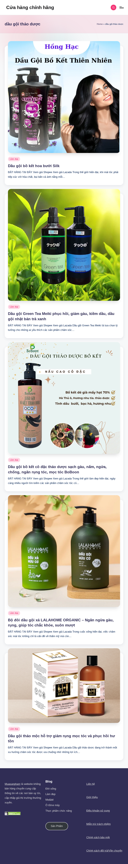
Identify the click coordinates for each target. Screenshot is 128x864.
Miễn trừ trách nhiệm (98, 824)
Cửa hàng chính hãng (30, 7)
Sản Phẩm (57, 826)
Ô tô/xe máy (52, 805)
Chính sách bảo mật (98, 837)
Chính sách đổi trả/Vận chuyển (104, 850)
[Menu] (121, 7)
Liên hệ (90, 784)
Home (100, 24)
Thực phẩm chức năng (58, 810)
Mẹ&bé (49, 799)
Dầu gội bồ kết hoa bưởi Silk (33, 166)
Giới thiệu (92, 797)
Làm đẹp (14, 159)
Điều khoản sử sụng (98, 810)
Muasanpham (12, 784)
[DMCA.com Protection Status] (13, 813)
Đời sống (50, 788)
